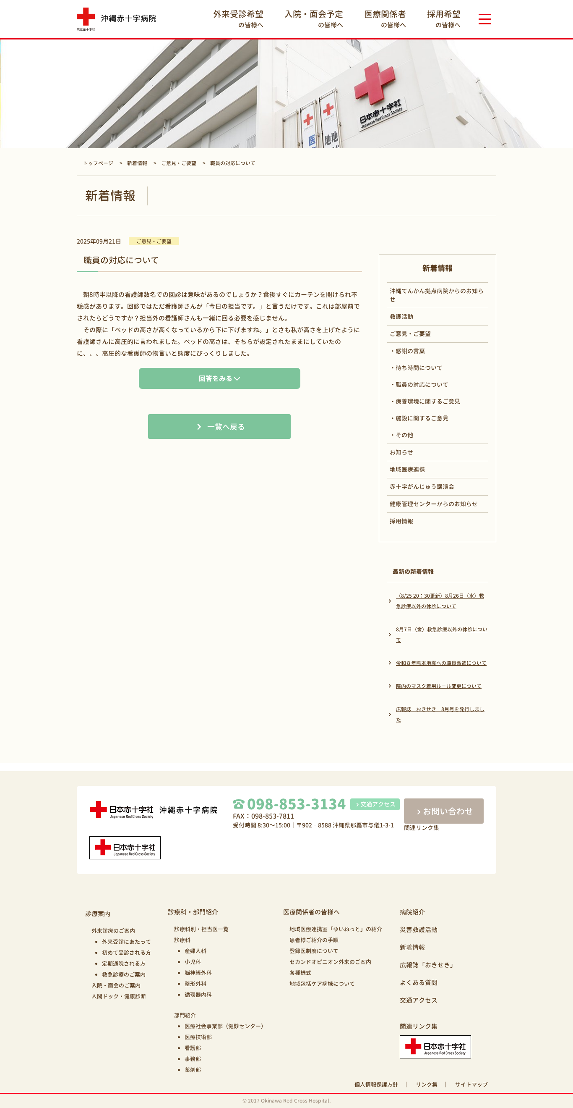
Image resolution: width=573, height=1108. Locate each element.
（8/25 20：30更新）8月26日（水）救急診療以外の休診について (440, 601)
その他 (404, 435)
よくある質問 (419, 982)
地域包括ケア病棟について (322, 983)
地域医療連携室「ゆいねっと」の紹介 (335, 929)
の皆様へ (238, 18)
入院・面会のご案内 (116, 985)
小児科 (193, 962)
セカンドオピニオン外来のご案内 (330, 962)
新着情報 (412, 947)
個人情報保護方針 (376, 1084)
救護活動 (401, 316)
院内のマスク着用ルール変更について (439, 686)
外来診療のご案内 (113, 931)
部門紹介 (185, 1015)
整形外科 (195, 983)
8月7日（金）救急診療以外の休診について (441, 634)
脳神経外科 (198, 973)
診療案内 (97, 913)
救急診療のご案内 (124, 974)
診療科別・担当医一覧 (201, 929)
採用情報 (401, 521)
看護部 (193, 1048)
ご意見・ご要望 (410, 334)
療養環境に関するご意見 (428, 401)
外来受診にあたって (126, 941)
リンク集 (427, 1084)
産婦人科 (195, 951)
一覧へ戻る (226, 427)
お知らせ (401, 452)
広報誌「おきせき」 (428, 965)
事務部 (193, 1059)
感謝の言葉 (410, 351)
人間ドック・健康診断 (118, 996)
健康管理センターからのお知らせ (434, 504)
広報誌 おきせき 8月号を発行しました (440, 714)
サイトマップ (471, 1084)
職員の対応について (422, 385)
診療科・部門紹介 (193, 912)
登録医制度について (314, 951)
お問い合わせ (448, 811)
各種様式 (300, 973)
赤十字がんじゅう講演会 (422, 487)
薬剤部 (193, 1070)
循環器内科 (198, 994)
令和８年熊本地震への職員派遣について (441, 663)
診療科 (182, 940)
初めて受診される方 (126, 952)
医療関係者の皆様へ (311, 912)
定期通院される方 (124, 963)
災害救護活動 (419, 929)
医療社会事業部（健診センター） (225, 1026)
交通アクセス (378, 804)
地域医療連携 (407, 469)
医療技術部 (198, 1037)
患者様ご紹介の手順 (314, 940)
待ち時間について (419, 368)
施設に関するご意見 (422, 418)
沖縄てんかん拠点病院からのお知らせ (437, 295)
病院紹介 (412, 912)
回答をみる (215, 378)
